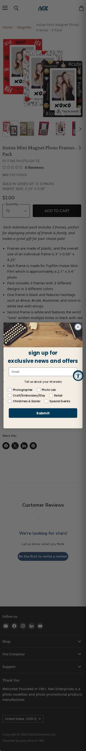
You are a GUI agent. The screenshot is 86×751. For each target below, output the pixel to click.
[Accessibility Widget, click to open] (78, 375)
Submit (43, 413)
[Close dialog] (78, 327)
